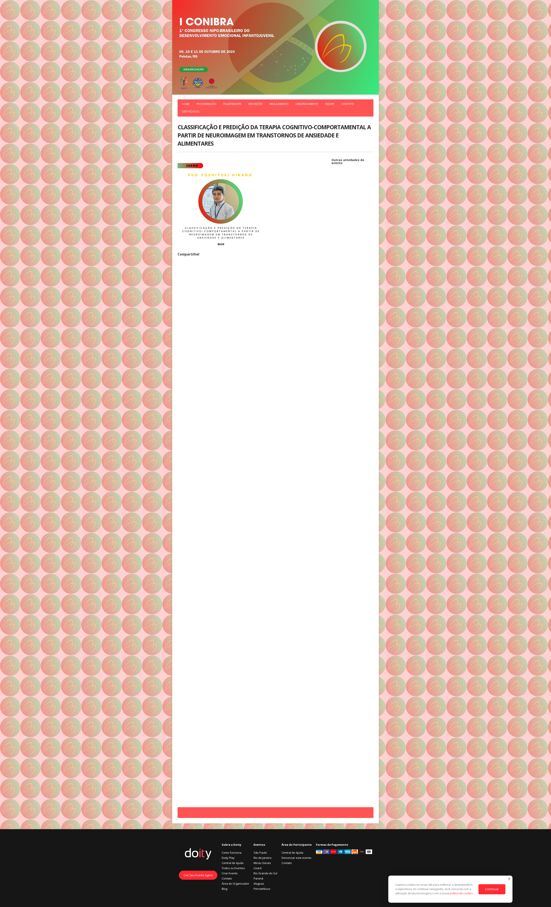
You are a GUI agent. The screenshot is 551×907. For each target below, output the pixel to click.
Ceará (258, 868)
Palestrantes (232, 104)
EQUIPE (329, 104)
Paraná (258, 878)
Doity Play (228, 858)
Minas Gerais (262, 863)
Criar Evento (230, 873)
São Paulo (260, 853)
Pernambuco (262, 889)
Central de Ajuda (232, 863)
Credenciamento (307, 104)
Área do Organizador (235, 883)
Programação (206, 104)
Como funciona (231, 853)
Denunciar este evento (296, 858)
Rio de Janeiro (263, 858)
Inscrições (255, 104)
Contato (347, 104)
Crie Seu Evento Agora (198, 875)
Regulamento (279, 104)
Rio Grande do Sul (265, 873)
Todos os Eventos (233, 868)
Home (185, 104)
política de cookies (461, 893)
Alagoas (259, 883)
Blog (224, 889)
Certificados (190, 111)
